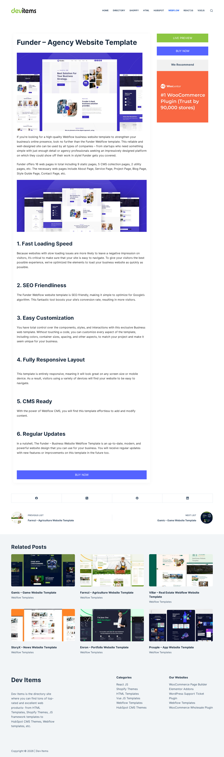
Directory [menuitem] (119, 10)
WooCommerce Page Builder (188, 684)
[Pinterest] (137, 498)
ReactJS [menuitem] (188, 10)
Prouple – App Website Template (171, 647)
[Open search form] (211, 10)
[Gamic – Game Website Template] (43, 570)
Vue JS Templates (128, 698)
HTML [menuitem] (146, 10)
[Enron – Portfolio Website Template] (112, 625)
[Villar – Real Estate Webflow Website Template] (181, 570)
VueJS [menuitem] (201, 10)
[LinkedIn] (187, 498)
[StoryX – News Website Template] (43, 625)
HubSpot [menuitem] (159, 10)
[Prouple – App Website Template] (181, 625)
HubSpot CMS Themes (131, 707)
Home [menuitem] (105, 10)
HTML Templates (127, 693)
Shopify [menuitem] (134, 10)
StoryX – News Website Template (34, 647)
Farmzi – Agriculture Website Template (107, 592)
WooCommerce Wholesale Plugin (191, 707)
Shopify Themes (127, 689)
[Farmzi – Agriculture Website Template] (112, 570)
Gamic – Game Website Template (33, 592)
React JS (122, 684)
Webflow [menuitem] (173, 10)
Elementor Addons (181, 689)
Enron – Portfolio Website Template (104, 647)
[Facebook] (36, 498)
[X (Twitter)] (87, 498)
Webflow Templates (22, 597)
